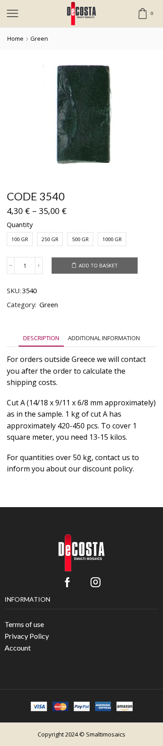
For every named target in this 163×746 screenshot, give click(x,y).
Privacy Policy (27, 636)
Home (15, 38)
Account (18, 647)
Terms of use (24, 624)
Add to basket (98, 265)
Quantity (20, 224)
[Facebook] (67, 582)
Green (39, 38)
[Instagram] (96, 582)
